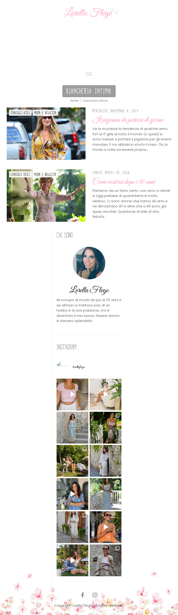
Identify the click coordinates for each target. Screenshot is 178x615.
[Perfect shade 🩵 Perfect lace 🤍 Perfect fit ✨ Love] (72, 428)
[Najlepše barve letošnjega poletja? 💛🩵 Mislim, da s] (72, 560)
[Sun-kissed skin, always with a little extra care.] (72, 461)
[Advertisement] (89, 44)
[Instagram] (94, 595)
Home (74, 101)
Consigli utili (20, 112)
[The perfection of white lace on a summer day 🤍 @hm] (105, 461)
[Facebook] (82, 595)
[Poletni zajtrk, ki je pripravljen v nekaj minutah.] (72, 394)
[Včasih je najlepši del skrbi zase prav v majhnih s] (105, 394)
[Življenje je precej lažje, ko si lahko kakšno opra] (72, 494)
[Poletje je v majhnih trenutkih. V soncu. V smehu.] (105, 527)
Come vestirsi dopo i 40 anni (123, 182)
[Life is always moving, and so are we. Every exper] (105, 428)
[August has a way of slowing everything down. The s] (105, 494)
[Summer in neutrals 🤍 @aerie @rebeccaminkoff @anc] (105, 560)
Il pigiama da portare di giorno (127, 120)
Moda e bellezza (45, 112)
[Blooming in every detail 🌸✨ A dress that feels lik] (72, 527)
